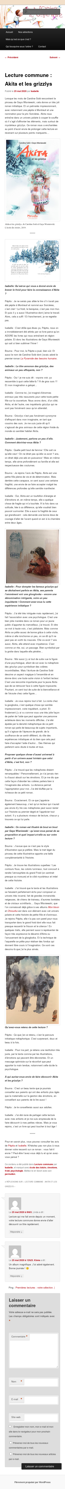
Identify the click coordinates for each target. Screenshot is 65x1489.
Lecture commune (43, 1164)
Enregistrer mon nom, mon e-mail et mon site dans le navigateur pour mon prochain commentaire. (31, 1431)
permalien (10, 1174)
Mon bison (53, 907)
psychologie (17, 1170)
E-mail (16, 1399)
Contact (42, 46)
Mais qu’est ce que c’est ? (18, 39)
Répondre (16, 1231)
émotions (52, 1167)
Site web (15, 1417)
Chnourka (13, 911)
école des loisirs (38, 1167)
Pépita (11, 1145)
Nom (16, 1381)
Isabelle (35, 91)
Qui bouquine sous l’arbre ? (19, 46)
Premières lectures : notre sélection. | (35, 1287)
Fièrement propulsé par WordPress (32, 1482)
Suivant (55, 57)
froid (7, 1170)
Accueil (9, 31)
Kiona (37, 1260)
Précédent (11, 57)
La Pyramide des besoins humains (39, 358)
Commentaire (19, 1336)
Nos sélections (25, 31)
